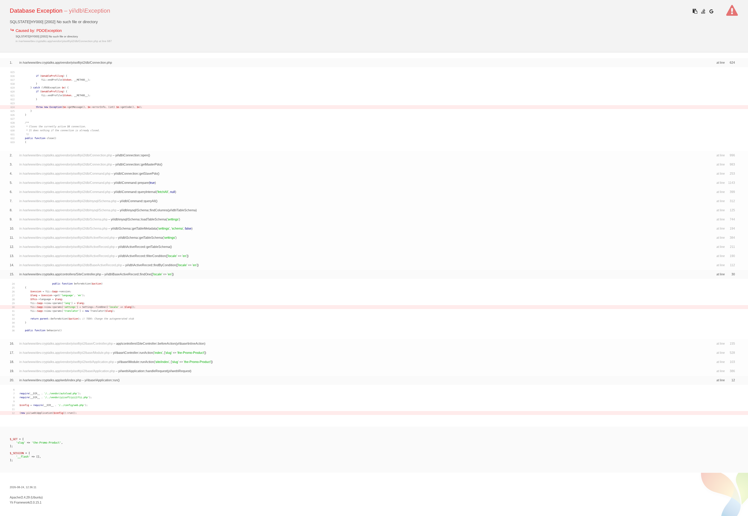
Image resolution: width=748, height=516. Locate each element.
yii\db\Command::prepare (131, 182)
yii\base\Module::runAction (135, 362)
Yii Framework (20, 502)
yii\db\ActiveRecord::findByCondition (150, 265)
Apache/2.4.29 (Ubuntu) (26, 497)
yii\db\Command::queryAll (137, 201)
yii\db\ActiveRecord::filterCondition (142, 256)
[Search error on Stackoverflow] (703, 11)
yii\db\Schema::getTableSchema (140, 237)
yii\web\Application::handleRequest (142, 371)
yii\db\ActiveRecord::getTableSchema (144, 246)
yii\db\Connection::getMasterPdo (137, 164)
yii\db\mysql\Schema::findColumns (144, 210)
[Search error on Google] (711, 11)
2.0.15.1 (35, 502)
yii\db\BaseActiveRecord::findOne (127, 274)
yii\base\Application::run (101, 380)
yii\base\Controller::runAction (133, 352)
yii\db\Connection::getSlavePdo (135, 173)
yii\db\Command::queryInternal (135, 192)
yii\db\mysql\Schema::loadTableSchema (138, 219)
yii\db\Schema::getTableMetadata (134, 228)
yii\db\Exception (89, 10)
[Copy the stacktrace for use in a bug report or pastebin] (695, 11)
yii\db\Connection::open (131, 155)
